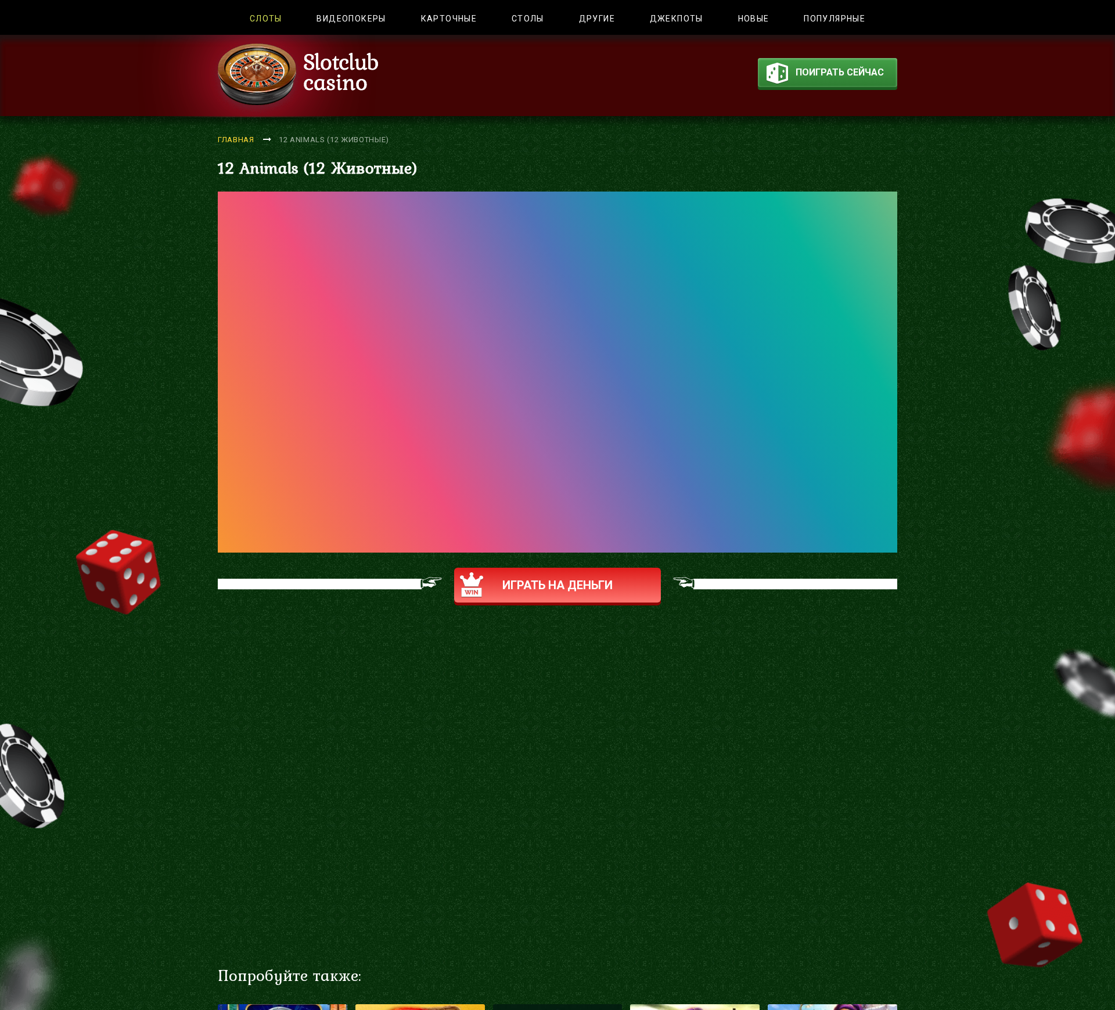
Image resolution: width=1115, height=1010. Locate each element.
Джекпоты (676, 18)
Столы (528, 18)
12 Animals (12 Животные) (334, 139)
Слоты (266, 18)
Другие (597, 18)
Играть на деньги (557, 585)
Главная (236, 139)
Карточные (449, 18)
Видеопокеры (351, 18)
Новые (753, 18)
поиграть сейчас (840, 72)
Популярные (834, 18)
